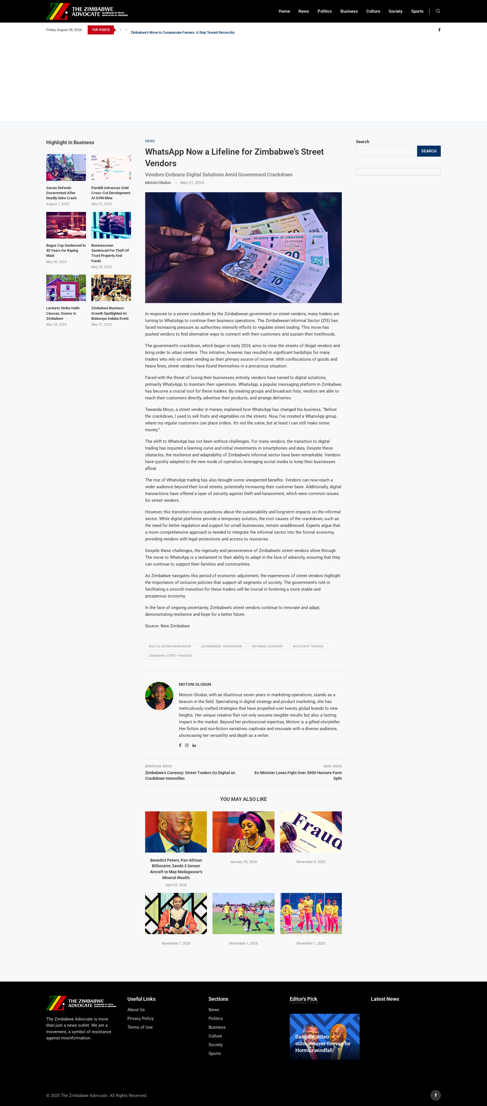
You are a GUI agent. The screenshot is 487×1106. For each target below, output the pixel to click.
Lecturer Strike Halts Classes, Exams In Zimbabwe (63, 313)
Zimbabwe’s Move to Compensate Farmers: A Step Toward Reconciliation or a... (190, 30)
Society (396, 11)
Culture (373, 11)
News (303, 11)
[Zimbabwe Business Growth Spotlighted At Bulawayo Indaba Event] (111, 288)
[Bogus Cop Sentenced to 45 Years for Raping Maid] (66, 225)
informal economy (267, 646)
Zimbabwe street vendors (170, 656)
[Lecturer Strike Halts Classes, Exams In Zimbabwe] (66, 288)
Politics (325, 11)
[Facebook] (439, 30)
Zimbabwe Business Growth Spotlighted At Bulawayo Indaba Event (110, 313)
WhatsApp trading (308, 646)
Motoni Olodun (158, 182)
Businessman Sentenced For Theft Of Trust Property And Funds (110, 253)
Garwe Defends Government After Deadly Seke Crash (61, 193)
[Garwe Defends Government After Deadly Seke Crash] (66, 167)
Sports (417, 11)
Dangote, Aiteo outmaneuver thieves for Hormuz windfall (323, 1044)
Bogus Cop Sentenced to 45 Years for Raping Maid (66, 250)
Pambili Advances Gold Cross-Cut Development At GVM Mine (110, 193)
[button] (120, 29)
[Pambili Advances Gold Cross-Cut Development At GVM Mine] (111, 167)
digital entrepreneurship (170, 646)
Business (349, 11)
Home (284, 11)
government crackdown (221, 646)
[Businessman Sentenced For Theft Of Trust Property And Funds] (111, 225)
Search (362, 141)
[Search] (438, 11)
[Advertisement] (243, 76)
